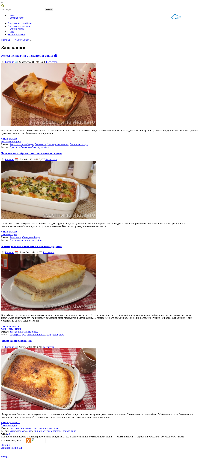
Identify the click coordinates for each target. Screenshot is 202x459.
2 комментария (9, 234)
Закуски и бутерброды (22, 144)
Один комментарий (11, 328)
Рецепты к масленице (19, 26)
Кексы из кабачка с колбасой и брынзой (29, 55)
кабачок (23, 147)
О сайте (12, 15)
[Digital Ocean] (176, 17)
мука (40, 147)
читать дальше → (10, 138)
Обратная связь (16, 18)
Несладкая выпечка (58, 144)
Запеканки (40, 144)
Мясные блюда (30, 331)
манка (13, 431)
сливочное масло (36, 334)
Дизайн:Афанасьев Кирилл (11, 446)
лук (24, 334)
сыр (33, 240)
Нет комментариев (11, 141)
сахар (29, 431)
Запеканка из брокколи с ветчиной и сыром (31, 153)
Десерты (14, 428)
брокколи (15, 240)
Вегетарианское (16, 34)
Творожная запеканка (16, 340)
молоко (21, 431)
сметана (57, 431)
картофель (15, 334)
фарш (55, 334)
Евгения (9, 62)
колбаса (32, 147)
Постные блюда (16, 29)
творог (66, 431)
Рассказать (51, 62)
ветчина (25, 240)
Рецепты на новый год (20, 23)
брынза (13, 147)
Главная (5, 40)
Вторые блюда (21, 40)
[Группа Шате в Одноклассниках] (27, 440)
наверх (5, 456)
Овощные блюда (79, 144)
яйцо (46, 147)
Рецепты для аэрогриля (45, 428)
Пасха (11, 31)
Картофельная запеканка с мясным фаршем (31, 246)
